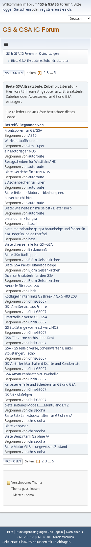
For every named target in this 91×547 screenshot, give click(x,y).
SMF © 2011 (44, 536)
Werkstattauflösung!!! (21, 141)
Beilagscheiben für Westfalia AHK (30, 161)
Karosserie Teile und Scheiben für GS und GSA (40, 384)
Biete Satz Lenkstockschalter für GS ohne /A (39, 415)
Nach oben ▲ (75, 532)
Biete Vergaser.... (18, 426)
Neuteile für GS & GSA (22, 286)
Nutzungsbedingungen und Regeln (39, 532)
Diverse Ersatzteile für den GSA (29, 275)
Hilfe (10, 532)
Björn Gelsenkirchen (44, 260)
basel (32, 223)
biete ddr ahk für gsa (21, 218)
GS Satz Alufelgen (18, 395)
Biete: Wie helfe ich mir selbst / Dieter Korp (38, 208)
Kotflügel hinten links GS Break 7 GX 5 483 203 (41, 296)
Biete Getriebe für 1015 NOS (27, 172)
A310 (32, 135)
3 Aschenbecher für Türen (25, 182)
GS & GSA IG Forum (31, 29)
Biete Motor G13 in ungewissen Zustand (36, 446)
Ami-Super (36, 146)
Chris (32, 291)
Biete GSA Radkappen (21, 254)
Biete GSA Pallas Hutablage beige (30, 265)
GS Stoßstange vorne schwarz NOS (31, 327)
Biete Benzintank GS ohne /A (27, 436)
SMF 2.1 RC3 (25, 536)
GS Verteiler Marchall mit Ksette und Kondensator (43, 363)
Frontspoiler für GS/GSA (23, 130)
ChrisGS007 (37, 301)
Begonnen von (31, 125)
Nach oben (13, 461)
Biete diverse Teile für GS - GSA (29, 244)
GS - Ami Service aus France (26, 306)
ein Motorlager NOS (20, 151)
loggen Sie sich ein (17, 9)
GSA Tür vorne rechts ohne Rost (29, 338)
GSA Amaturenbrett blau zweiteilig (31, 374)
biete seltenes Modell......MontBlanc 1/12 (37, 405)
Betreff (10, 125)
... (52, 72)
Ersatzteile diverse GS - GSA (26, 317)
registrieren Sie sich (55, 9)
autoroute (36, 156)
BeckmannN (37, 249)
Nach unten (14, 73)
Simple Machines (63, 536)
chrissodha (36, 410)
